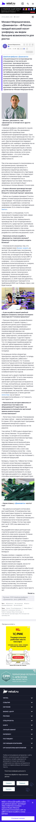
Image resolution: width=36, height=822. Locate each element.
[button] (18, 698)
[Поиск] (28, 3)
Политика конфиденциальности (15, 771)
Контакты (8, 789)
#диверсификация (7, 605)
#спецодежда (19, 603)
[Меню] (32, 3)
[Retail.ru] (9, 4)
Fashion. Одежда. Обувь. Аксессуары (12, 612)
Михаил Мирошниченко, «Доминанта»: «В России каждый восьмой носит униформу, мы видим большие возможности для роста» (20, 44)
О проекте (9, 783)
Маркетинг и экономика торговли (11, 610)
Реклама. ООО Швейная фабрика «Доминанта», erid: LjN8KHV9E (15, 598)
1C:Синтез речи (29, 52)
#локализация (18, 605)
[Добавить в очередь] (30, 44)
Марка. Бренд (28, 608)
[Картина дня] (22, 3)
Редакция (22, 783)
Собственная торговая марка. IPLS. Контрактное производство (15, 614)
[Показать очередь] (33, 44)
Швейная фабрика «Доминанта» (15, 57)
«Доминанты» (20, 503)
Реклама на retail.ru (8, 624)
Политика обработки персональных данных (16, 775)
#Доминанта (9, 603)
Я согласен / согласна (18, 818)
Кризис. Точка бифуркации (13, 608)
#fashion (26, 603)
